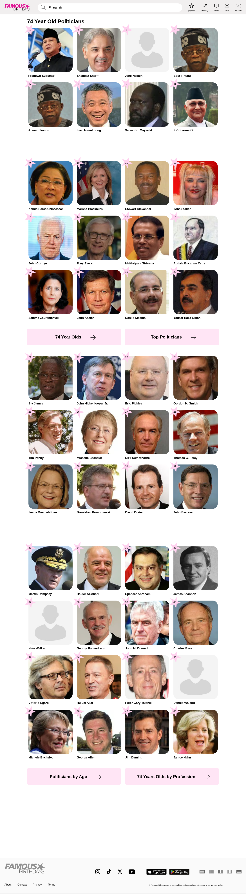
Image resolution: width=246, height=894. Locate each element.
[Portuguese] (211, 871)
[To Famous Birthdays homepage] (17, 7)
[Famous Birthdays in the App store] (156, 872)
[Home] (43, 869)
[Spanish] (202, 871)
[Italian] (229, 871)
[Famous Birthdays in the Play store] (179, 872)
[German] (238, 871)
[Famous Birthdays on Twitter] (119, 871)
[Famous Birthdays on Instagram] (97, 871)
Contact (22, 884)
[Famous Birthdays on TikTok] (108, 871)
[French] (220, 871)
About (8, 884)
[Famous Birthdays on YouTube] (133, 871)
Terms (51, 884)
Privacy (37, 884)
